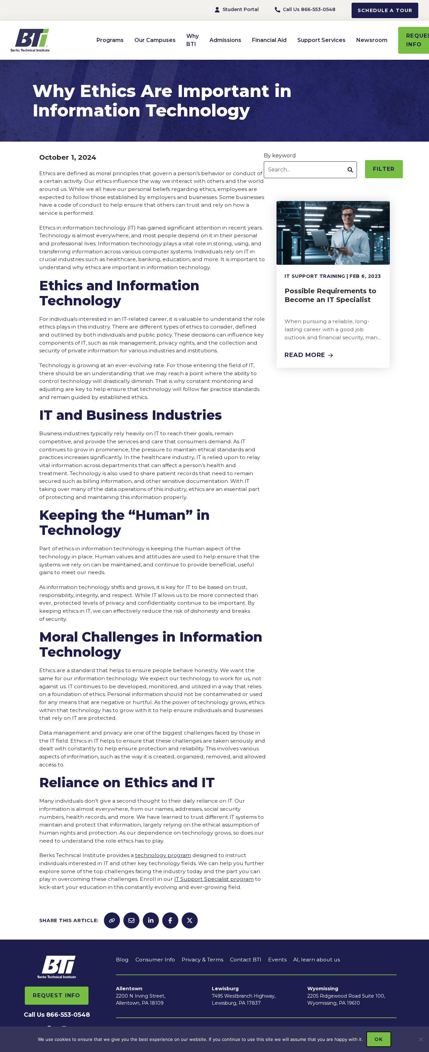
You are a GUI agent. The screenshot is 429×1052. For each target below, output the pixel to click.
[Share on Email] (131, 920)
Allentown (129, 989)
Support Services (321, 40)
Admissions (225, 40)
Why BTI (192, 40)
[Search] (350, 169)
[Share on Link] (112, 920)
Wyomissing (322, 989)
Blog (122, 959)
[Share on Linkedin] (151, 920)
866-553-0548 (68, 1014)
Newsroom (371, 40)
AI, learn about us (316, 959)
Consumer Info (155, 959)
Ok (378, 1039)
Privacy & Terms (202, 959)
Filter (384, 169)
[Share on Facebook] (170, 920)
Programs (110, 40)
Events (277, 959)
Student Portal (241, 9)
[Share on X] (190, 920)
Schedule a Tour (385, 10)
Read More (305, 355)
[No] (420, 1039)
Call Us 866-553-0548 (309, 9)
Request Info (56, 995)
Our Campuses (155, 40)
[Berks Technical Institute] (51, 40)
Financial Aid (269, 40)
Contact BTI (245, 959)
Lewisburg (225, 989)
